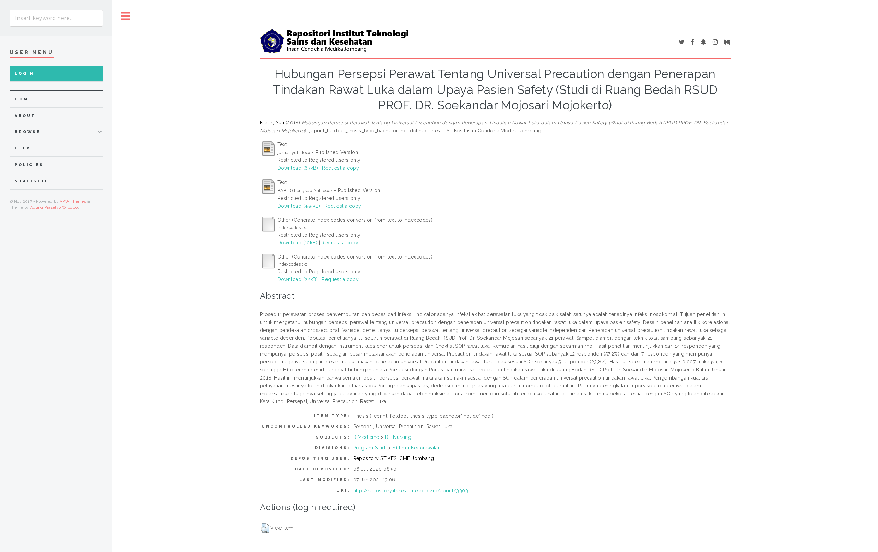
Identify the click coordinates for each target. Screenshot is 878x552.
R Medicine (366, 437)
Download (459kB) (298, 206)
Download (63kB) (297, 168)
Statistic (32, 181)
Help (22, 148)
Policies (29, 165)
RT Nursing (398, 437)
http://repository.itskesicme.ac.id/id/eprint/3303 (410, 490)
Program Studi (370, 448)
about (25, 115)
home (23, 99)
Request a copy (340, 168)
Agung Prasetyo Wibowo (54, 207)
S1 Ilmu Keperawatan (416, 448)
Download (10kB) (297, 242)
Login (24, 73)
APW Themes (73, 201)
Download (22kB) (297, 279)
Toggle (125, 16)
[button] (265, 528)
